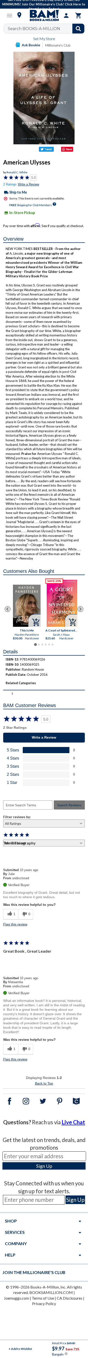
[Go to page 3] (42, 645)
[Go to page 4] (46, 645)
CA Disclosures (69, 1298)
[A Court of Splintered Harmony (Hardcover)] (62, 603)
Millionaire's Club (58, 45)
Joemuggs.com (16, 1298)
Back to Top (44, 1083)
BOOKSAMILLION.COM (51, 1292)
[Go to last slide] (8, 609)
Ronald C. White (17, 172)
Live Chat (73, 1122)
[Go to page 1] (35, 644)
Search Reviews (69, 805)
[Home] (44, 15)
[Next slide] (80, 609)
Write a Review (28, 184)
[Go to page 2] (39, 645)
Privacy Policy (44, 1303)
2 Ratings (10, 184)
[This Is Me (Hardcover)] (27, 606)
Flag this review (15, 924)
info (66, 1354)
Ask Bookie (31, 45)
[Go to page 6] (53, 645)
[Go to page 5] (49, 645)
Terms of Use (43, 1298)
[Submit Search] (78, 28)
